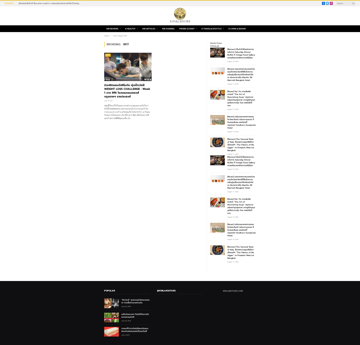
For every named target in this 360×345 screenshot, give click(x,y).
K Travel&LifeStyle (212, 29)
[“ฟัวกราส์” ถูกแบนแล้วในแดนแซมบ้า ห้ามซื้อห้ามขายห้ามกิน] (111, 303)
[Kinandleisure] (180, 15)
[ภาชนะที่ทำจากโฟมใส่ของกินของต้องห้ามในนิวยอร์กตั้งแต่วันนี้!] (111, 332)
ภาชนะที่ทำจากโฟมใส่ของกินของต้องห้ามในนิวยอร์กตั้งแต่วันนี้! (134, 330)
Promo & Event (187, 29)
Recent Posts (216, 43)
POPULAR (214, 46)
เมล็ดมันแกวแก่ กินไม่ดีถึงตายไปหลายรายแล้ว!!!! (135, 316)
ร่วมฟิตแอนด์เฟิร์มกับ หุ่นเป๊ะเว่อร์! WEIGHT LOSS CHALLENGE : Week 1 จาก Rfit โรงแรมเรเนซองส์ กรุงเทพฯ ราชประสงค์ (127, 91)
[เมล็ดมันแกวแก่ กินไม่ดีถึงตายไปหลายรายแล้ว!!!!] (111, 317)
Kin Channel (168, 29)
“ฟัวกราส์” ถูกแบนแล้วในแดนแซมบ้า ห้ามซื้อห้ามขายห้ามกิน (135, 301)
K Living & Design (237, 29)
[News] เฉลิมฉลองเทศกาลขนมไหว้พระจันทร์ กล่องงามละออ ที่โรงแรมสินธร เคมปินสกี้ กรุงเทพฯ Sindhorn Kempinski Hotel (241, 122)
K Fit (108, 55)
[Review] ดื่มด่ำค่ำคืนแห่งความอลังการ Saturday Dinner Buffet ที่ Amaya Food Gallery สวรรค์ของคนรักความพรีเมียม (241, 53)
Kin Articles (148, 29)
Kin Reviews (112, 29)
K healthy (130, 29)
